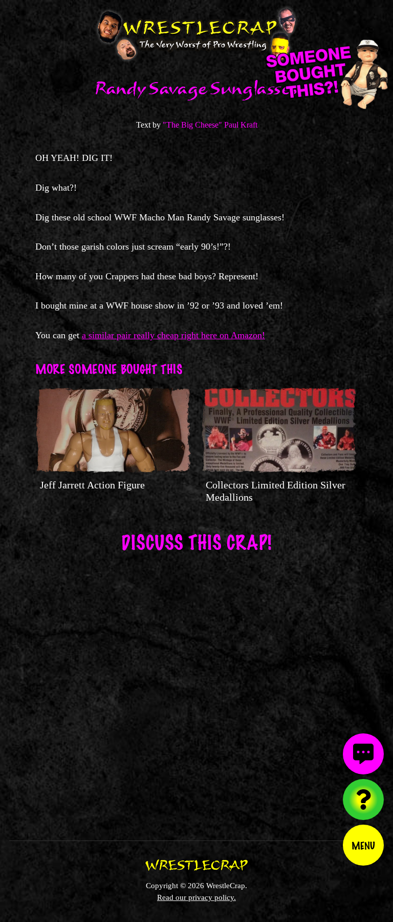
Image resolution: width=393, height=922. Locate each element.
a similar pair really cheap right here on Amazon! (173, 335)
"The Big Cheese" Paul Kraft (210, 124)
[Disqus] (196, 690)
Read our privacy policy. (196, 897)
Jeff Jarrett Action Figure (92, 484)
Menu (363, 845)
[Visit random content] (363, 799)
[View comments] (363, 753)
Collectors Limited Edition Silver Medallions (275, 491)
